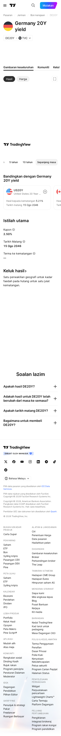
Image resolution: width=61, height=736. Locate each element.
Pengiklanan (38, 717)
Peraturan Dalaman (14, 672)
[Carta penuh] (55, 79)
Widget (36, 686)
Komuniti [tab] (43, 67)
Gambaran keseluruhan (44, 553)
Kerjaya (36, 608)
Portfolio (8, 617)
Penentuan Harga (41, 535)
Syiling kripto (10, 556)
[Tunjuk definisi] (13, 229)
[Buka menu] (5, 5)
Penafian (37, 647)
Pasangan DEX (11, 563)
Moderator (9, 676)
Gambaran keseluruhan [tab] (18, 67)
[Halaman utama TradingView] (16, 447)
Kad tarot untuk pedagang (40, 628)
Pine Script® (10, 632)
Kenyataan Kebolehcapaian (40, 660)
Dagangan (9, 687)
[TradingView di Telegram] (46, 461)
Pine (5, 567)
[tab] (9, 79)
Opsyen (7, 625)
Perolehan (8, 599)
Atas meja (8, 647)
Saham (7, 544)
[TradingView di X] (5, 461)
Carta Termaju (39, 700)
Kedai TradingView (42, 622)
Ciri (33, 531)
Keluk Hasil (9, 621)
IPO (5, 607)
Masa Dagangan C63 (43, 633)
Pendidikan (9, 690)
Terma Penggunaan (43, 643)
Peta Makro (9, 629)
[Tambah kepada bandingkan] (45, 192)
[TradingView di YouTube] (22, 461)
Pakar (6, 708)
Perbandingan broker (43, 560)
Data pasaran (39, 538)
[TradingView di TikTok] (54, 461)
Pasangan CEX (11, 559)
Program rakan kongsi (44, 725)
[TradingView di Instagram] (30, 461)
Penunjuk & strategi (14, 705)
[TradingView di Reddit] (5, 470)
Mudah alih (9, 643)
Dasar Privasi (39, 651)
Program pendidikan (43, 728)
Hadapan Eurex (40, 578)
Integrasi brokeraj (41, 721)
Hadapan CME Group (43, 575)
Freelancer (9, 712)
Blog (34, 600)
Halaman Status (40, 673)
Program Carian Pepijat (44, 669)
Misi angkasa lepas (42, 596)
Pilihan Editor (10, 694)
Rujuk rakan (9, 665)
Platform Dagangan (42, 704)
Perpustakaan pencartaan (39, 692)
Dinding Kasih (10, 661)
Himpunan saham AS (43, 582)
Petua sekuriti (39, 665)
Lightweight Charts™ (43, 696)
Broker (35, 557)
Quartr (54, 511)
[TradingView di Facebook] (14, 461)
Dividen (7, 603)
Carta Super (10, 534)
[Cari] (33, 5)
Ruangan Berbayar (13, 716)
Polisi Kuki (37, 654)
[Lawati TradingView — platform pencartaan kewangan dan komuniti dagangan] (17, 144)
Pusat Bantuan (40, 604)
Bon (5, 552)
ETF (5, 548)
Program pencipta (13, 668)
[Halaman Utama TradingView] (13, 5)
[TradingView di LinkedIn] (38, 461)
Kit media (37, 611)
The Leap (37, 564)
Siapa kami (38, 593)
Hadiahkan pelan (41, 542)
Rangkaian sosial (12, 657)
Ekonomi (8, 595)
